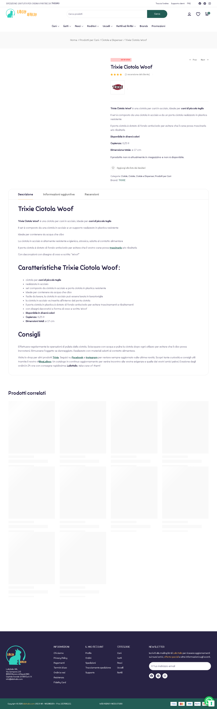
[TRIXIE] (118, 95)
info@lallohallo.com (14, 679)
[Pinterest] (204, 3)
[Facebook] (200, 3)
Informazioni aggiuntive (59, 194)
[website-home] (26, 14)
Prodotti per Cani (89, 40)
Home (73, 40)
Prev (193, 60)
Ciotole (124, 176)
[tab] (25, 194)
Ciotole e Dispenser (112, 40)
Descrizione (25, 194)
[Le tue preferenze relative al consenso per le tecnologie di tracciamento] (211, 703)
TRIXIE (122, 180)
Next (203, 60)
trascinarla (116, 248)
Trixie (56, 357)
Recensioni (92, 194)
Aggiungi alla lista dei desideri (131, 167)
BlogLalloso (45, 361)
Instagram (92, 357)
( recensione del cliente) (137, 74)
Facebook (77, 357)
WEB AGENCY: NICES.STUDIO (110, 703)
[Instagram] (209, 3)
